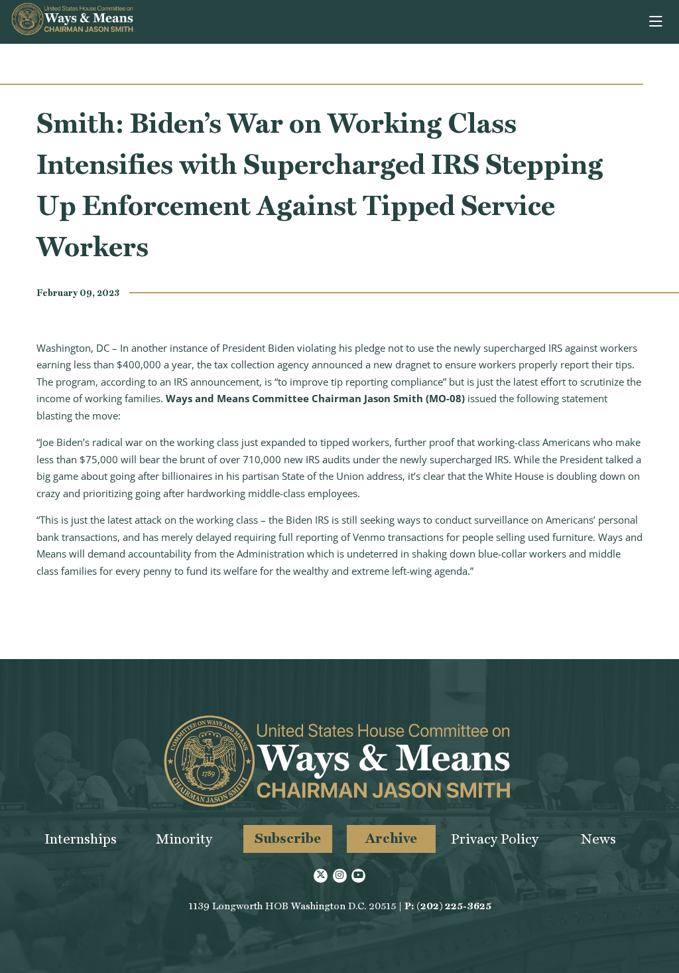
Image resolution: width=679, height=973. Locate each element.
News (598, 838)
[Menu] (656, 22)
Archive (391, 838)
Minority (184, 838)
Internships (80, 838)
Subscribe (288, 838)
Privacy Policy (494, 838)
